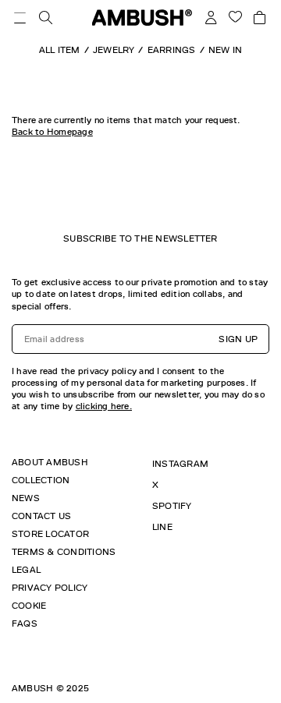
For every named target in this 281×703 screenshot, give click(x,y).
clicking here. (104, 406)
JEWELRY (114, 49)
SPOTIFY (172, 505)
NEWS (26, 498)
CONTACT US (41, 515)
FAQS (24, 623)
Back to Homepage (52, 131)
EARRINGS (172, 49)
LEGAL (26, 569)
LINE (162, 526)
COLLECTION (40, 480)
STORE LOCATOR (50, 533)
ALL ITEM (59, 49)
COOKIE (29, 605)
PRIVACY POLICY (49, 587)
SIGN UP (238, 339)
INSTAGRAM (180, 463)
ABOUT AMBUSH (50, 462)
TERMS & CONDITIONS (64, 551)
